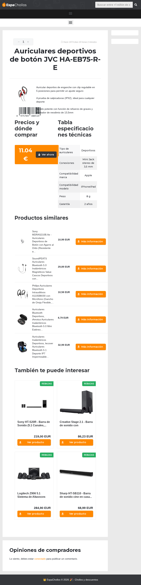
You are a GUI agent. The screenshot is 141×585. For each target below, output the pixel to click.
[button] (70, 13)
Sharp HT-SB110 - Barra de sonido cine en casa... (76, 495)
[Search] (136, 5)
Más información (92, 241)
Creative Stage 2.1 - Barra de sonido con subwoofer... (76, 423)
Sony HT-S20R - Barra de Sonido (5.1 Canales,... (33, 423)
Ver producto (35, 442)
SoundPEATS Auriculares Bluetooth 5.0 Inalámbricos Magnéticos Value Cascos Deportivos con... (42, 268)
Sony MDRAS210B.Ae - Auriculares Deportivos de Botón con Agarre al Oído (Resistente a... (43, 241)
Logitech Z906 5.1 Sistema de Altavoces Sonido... (31, 495)
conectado (40, 558)
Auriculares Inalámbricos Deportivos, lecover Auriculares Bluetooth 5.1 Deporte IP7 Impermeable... (42, 346)
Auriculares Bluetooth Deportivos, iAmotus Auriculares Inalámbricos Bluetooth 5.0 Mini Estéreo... (43, 319)
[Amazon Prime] (62, 243)
